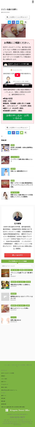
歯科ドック (3, 395)
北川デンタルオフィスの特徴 (18, 365)
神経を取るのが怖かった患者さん (20, 284)
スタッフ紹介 (7, 365)
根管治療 (3, 398)
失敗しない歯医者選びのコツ (19, 171)
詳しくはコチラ (17, 255)
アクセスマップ (4, 384)
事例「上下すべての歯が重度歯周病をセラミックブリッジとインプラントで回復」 (22, 185)
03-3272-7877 (18, 417)
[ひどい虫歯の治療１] (17, 22)
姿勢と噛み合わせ (16, 320)
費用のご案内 (4, 387)
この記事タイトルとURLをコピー (18, 17)
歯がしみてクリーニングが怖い (20, 308)
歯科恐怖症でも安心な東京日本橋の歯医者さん (17, 414)
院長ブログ (3, 381)
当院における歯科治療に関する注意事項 (10, 406)
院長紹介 (3, 376)
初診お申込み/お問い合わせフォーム (9, 390)
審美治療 (3, 401)
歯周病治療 (3, 404)
